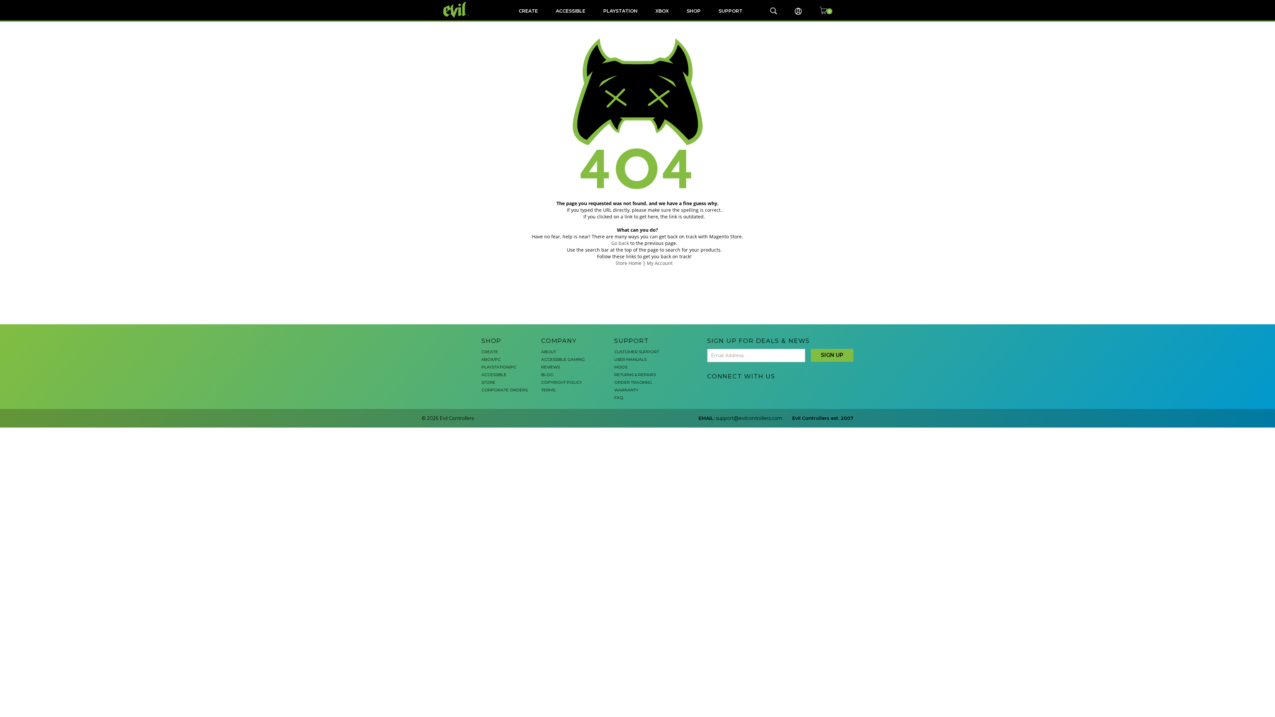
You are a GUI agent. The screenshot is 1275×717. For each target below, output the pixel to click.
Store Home (628, 263)
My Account (660, 263)
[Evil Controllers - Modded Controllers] (456, 10)
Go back (620, 243)
